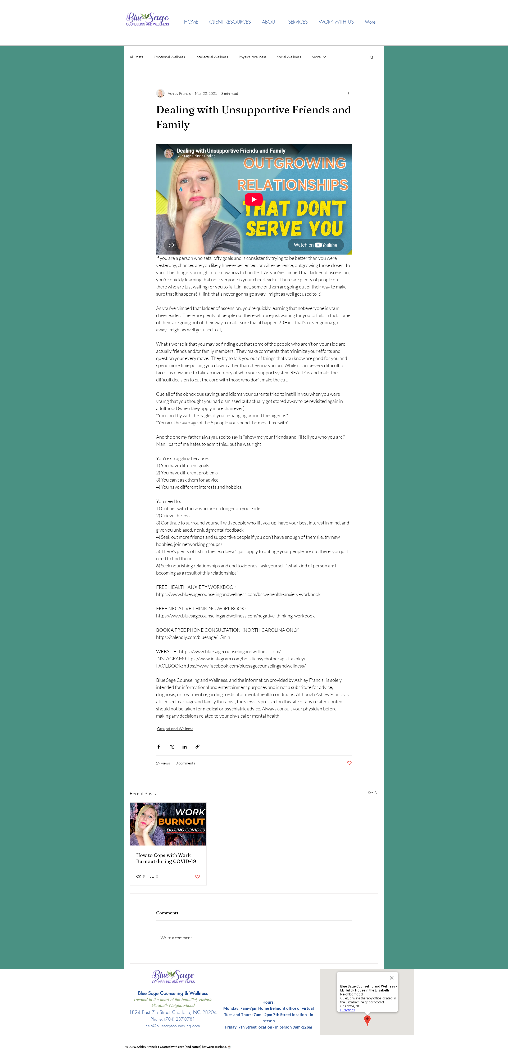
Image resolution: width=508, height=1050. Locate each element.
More (316, 57)
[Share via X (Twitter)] (171, 746)
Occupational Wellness (175, 728)
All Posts (136, 57)
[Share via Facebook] (158, 746)
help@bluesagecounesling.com (173, 1026)
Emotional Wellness (169, 57)
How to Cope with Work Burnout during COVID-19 (166, 858)
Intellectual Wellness (212, 57)
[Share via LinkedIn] (184, 746)
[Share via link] (197, 746)
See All (373, 792)
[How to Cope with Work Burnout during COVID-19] (168, 824)
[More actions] (349, 93)
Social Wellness (289, 57)
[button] (269, 21)
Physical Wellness (252, 57)
